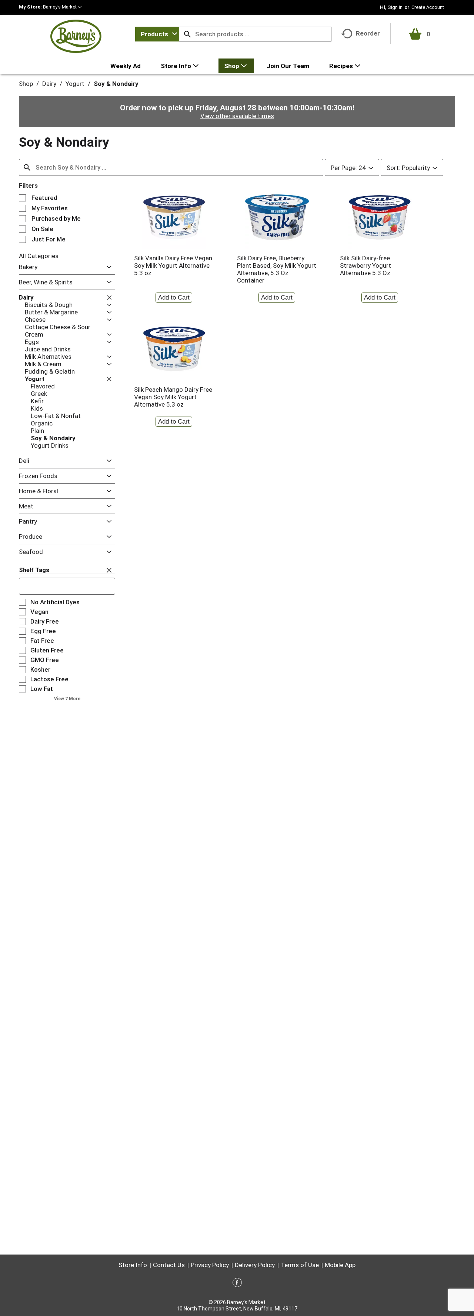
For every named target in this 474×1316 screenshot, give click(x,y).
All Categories (39, 256)
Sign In (395, 7)
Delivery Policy (255, 1265)
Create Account (427, 7)
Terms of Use (300, 1265)
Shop (26, 83)
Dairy (49, 83)
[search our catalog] (187, 34)
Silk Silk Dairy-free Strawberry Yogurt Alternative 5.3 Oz (365, 265)
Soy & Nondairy (116, 83)
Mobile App (340, 1265)
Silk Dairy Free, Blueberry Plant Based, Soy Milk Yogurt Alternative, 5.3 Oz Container (276, 269)
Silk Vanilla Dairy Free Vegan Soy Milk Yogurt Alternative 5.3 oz (173, 265)
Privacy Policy (210, 1265)
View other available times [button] (237, 116)
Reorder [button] (368, 33)
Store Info (132, 1265)
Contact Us (169, 1265)
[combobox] (157, 34)
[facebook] (237, 1284)
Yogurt (75, 83)
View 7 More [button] (67, 698)
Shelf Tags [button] (34, 570)
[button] (62, 7)
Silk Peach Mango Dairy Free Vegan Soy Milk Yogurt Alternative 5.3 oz (173, 397)
